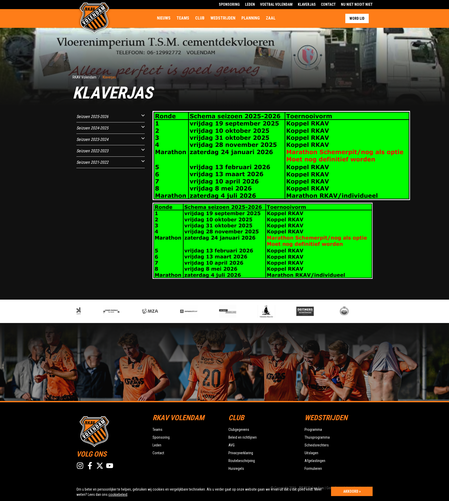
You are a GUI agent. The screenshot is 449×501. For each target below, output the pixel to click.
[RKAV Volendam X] (99, 465)
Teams (182, 18)
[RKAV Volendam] (110, 431)
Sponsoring (229, 4)
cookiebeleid (117, 494)
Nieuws (163, 18)
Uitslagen (311, 453)
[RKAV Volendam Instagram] (80, 465)
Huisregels (236, 468)
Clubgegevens (238, 429)
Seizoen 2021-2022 (92, 162)
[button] (143, 115)
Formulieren (313, 468)
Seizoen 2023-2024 (92, 139)
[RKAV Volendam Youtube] (109, 465)
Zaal (270, 18)
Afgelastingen (315, 461)
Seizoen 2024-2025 (92, 128)
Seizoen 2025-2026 (92, 116)
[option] (98, 311)
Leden (250, 4)
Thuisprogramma (317, 437)
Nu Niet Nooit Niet (357, 4)
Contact (328, 4)
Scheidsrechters (317, 445)
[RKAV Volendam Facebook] (90, 465)
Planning (250, 18)
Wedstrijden (222, 18)
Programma (313, 429)
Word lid (357, 18)
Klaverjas (307, 4)
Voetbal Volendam (276, 4)
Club (199, 18)
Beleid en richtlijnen (242, 437)
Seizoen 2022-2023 (92, 150)
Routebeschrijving (241, 461)
